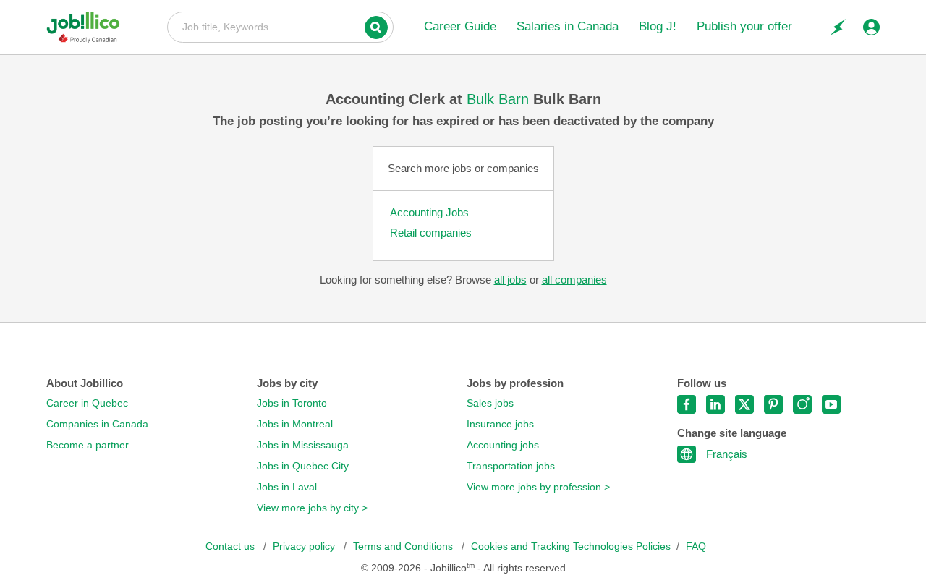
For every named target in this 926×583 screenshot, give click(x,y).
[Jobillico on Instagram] (802, 404)
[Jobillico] (88, 27)
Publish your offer (744, 26)
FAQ (696, 546)
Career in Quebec (87, 403)
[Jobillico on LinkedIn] (715, 404)
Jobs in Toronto (292, 403)
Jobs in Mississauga (303, 445)
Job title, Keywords (280, 26)
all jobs (510, 279)
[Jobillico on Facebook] (686, 404)
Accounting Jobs (429, 212)
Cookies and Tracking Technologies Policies (571, 546)
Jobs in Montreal (295, 424)
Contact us (231, 546)
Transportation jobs (511, 466)
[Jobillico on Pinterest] (773, 404)
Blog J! (657, 26)
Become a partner (87, 445)
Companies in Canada (97, 424)
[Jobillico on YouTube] (831, 404)
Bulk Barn (500, 99)
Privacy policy (305, 546)
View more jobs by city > (312, 508)
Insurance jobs (500, 424)
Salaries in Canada (568, 26)
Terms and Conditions (404, 546)
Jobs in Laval (287, 487)
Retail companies (431, 232)
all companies (574, 279)
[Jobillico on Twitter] (744, 404)
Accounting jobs (503, 445)
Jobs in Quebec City (303, 466)
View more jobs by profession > (538, 487)
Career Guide (460, 26)
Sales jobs (490, 403)
